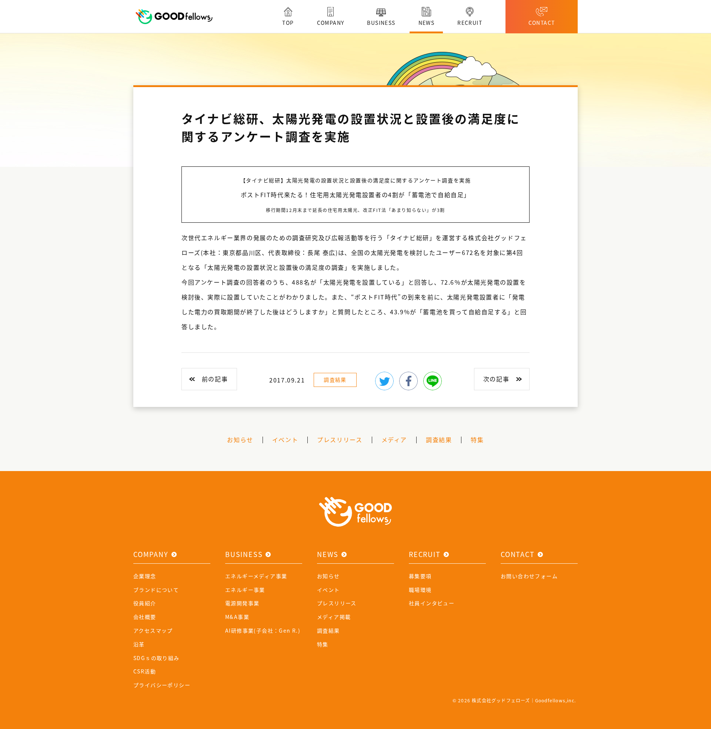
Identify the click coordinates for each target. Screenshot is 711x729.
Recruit (425, 554)
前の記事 (215, 378)
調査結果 (335, 379)
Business (244, 554)
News (327, 554)
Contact (518, 554)
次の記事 (496, 378)
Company (150, 554)
